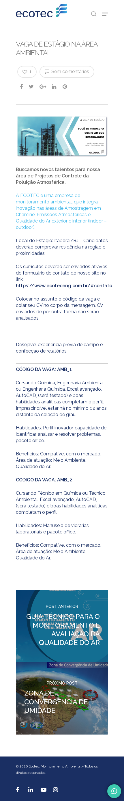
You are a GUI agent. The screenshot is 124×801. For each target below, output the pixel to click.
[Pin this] (65, 86)
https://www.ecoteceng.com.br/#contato (64, 285)
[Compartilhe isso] (21, 86)
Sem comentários (69, 71)
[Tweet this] (31, 86)
